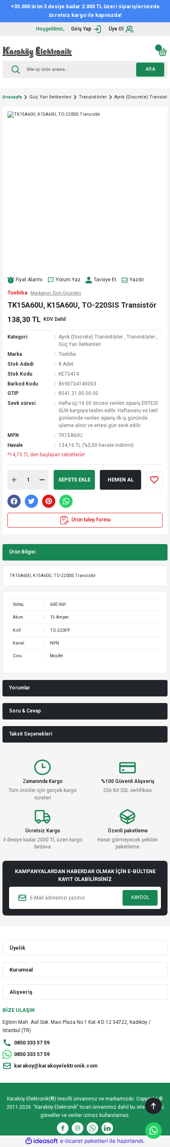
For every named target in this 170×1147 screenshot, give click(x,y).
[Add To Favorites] (154, 480)
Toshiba (67, 354)
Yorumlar (19, 688)
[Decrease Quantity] (42, 480)
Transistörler (141, 337)
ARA (150, 69)
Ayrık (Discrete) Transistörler (91, 337)
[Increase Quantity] (14, 480)
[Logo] (37, 52)
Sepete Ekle (74, 480)
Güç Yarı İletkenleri (80, 344)
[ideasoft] (41, 1141)
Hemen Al (121, 480)
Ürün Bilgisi (22, 552)
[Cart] (163, 52)
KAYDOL (140, 897)
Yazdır (137, 280)
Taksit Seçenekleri (30, 734)
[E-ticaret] (84, 1141)
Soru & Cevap (25, 711)
